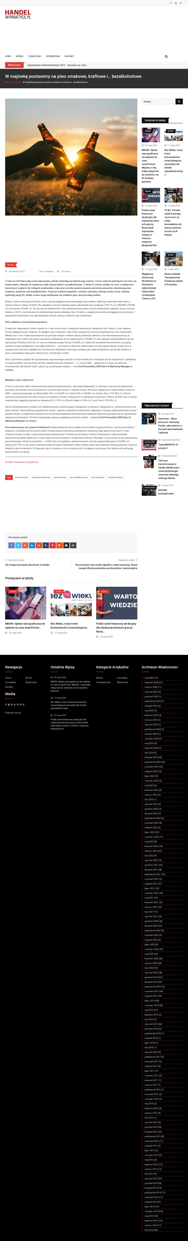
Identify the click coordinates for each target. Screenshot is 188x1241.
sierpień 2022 (151, 827)
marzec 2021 (151, 907)
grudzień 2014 (151, 1183)
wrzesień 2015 (152, 1141)
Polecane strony (13, 712)
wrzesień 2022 (152, 823)
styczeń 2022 (151, 860)
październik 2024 (153, 729)
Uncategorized (103, 682)
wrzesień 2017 (152, 1061)
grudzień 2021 (151, 865)
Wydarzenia (53, 56)
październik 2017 (153, 1057)
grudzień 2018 (151, 1028)
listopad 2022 (151, 813)
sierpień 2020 (151, 940)
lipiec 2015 (150, 1150)
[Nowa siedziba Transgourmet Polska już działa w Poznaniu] (173, 259)
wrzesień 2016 (152, 1094)
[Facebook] (11, 545)
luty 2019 (149, 1019)
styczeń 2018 (151, 1052)
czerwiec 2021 (152, 893)
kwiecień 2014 (151, 1220)
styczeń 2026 (151, 692)
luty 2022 (149, 855)
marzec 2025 (151, 720)
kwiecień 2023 (151, 790)
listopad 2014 (151, 1188)
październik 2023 (153, 762)
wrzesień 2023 (152, 766)
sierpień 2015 (151, 1145)
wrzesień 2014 (152, 1197)
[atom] (23, 704)
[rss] (15, 704)
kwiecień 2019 (151, 1014)
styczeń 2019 (151, 1024)
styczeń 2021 (151, 916)
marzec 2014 (151, 1225)
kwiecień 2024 (151, 748)
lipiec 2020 (150, 944)
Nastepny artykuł (127, 560)
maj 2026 (149, 678)
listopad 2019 (151, 982)
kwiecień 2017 (151, 1080)
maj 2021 (149, 897)
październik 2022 (153, 818)
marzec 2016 (151, 1113)
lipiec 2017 (150, 1071)
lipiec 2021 (150, 888)
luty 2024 (149, 752)
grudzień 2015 (151, 1127)
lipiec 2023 (150, 776)
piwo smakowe (97, 477)
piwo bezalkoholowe (79, 477)
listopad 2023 (151, 757)
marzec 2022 (151, 851)
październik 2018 (153, 1033)
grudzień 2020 (151, 921)
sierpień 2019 (151, 996)
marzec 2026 (151, 687)
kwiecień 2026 (151, 682)
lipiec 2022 (150, 832)
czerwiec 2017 (152, 1075)
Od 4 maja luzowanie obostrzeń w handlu (27, 564)
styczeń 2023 (151, 804)
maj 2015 (149, 1160)
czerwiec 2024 (152, 738)
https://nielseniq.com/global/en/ (23, 462)
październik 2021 (153, 874)
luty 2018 (149, 1047)
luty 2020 (149, 968)
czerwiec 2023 (152, 780)
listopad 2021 (151, 869)
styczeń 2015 (151, 1178)
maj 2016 (149, 1103)
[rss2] (18, 704)
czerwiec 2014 (152, 1211)
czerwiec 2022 (152, 837)
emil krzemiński (21, 477)
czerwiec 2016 (152, 1099)
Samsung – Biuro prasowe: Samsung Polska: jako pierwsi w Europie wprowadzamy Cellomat (170, 425)
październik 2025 (153, 701)
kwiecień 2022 (151, 846)
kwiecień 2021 (151, 902)
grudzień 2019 (151, 977)
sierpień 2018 (151, 1038)
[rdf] (20, 704)
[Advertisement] (109, 29)
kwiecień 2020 (151, 958)
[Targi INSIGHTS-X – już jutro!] (149, 444)
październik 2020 (153, 930)
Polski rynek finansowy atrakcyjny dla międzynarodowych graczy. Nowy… (116, 627)
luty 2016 (149, 1117)
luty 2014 (149, 1230)
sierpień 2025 (151, 706)
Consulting (34, 56)
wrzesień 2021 (152, 879)
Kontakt (69, 56)
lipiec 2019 (150, 1000)
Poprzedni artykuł (16, 560)
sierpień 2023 (151, 771)
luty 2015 (149, 1174)
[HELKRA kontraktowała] (149, 490)
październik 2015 (153, 1136)
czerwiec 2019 (152, 1005)
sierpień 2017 (151, 1066)
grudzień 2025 (151, 696)
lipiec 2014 (150, 1206)
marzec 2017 (151, 1085)
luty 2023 (149, 799)
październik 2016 (153, 1089)
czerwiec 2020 (152, 949)
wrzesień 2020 (152, 935)
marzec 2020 (151, 963)
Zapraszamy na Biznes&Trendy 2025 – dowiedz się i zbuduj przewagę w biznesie (69, 65)
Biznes (19, 56)
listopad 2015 (151, 1131)
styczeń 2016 (151, 1122)
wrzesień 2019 (152, 991)
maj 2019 (149, 1010)
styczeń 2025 (151, 724)
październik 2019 (153, 986)
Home (8, 56)
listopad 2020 (151, 926)
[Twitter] (18, 545)
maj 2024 (149, 743)
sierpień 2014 (151, 1202)
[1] (94, 386)
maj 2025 (149, 710)
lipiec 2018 (150, 1043)
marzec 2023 (151, 795)
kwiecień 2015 (151, 1164)
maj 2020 (149, 954)
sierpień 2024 (151, 734)
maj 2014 (149, 1216)
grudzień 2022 (151, 809)
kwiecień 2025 (151, 715)
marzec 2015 (151, 1169)
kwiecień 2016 (151, 1108)
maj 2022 (149, 841)
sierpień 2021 (151, 883)
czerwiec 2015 (152, 1155)
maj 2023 (149, 785)
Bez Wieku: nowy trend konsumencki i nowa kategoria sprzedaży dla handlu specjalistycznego (69, 705)
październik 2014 (153, 1192)
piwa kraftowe (60, 477)
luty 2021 (149, 911)
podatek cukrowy (115, 477)
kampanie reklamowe (41, 477)
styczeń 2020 (151, 972)
